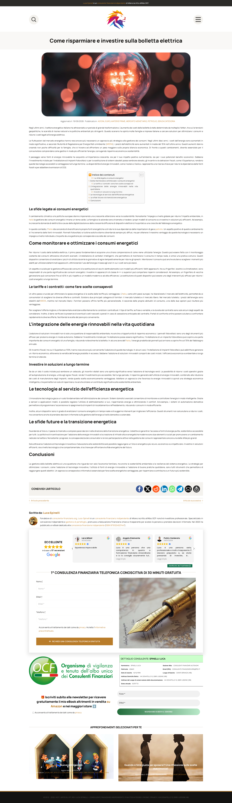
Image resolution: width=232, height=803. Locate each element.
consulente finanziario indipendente (111, 3)
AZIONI (101, 121)
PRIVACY (153, 797)
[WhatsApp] (172, 489)
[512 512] (116, 11)
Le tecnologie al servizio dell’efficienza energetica (112, 194)
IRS (73, 797)
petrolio (159, 229)
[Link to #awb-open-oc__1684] (198, 19)
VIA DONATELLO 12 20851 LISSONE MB (173, 797)
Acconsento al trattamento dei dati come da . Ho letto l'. (72, 629)
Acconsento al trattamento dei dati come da (58, 712)
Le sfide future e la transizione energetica (109, 197)
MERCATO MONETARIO (136, 121)
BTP (55, 772)
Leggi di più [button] (80, 559)
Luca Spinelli (88, 3)
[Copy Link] (196, 489)
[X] (148, 489)
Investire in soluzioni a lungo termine (108, 192)
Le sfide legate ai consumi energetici (108, 178)
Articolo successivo (192, 500)
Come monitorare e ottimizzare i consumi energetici (112, 181)
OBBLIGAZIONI (89, 772)
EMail (39, 597)
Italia (31, 219)
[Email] (188, 489)
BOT (51, 772)
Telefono (41, 612)
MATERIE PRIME (118, 121)
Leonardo (168, 538)
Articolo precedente (40, 500)
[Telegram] (180, 489)
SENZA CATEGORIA (166, 121)
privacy (82, 627)
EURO (107, 121)
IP (70, 797)
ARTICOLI (64, 797)
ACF (57, 797)
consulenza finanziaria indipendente (88, 525)
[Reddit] (156, 489)
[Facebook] (139, 489)
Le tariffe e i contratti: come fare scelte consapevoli (113, 184)
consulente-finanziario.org (64, 518)
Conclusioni (96, 200)
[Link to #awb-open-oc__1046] (34, 19)
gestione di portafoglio (76, 522)
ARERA (110, 144)
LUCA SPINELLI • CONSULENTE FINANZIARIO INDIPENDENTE (100, 797)
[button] (194, 548)
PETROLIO (152, 121)
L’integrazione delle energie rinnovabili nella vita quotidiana (114, 187)
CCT (59, 772)
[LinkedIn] (164, 489)
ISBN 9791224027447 (115, 525)
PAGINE (146, 797)
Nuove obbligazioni (71, 765)
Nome (39, 581)
